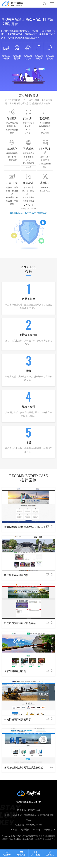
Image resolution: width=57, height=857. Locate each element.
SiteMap (36, 829)
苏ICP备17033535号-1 (45, 839)
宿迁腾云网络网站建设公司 (15, 4)
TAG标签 (13, 829)
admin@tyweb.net (34, 825)
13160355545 (34, 810)
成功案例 (35, 855)
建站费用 (21, 855)
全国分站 (48, 829)
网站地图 (25, 829)
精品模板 (7, 855)
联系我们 (50, 855)
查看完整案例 (28, 505)
